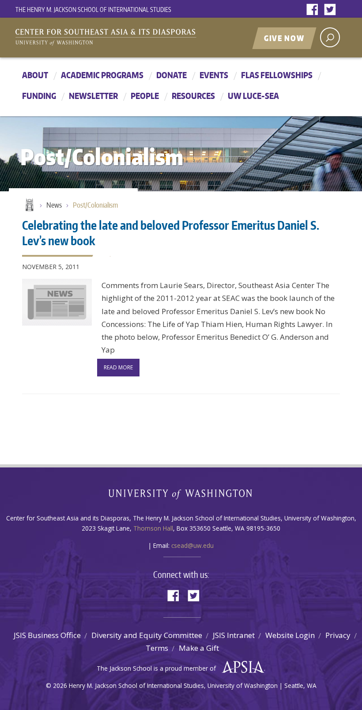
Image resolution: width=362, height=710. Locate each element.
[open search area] (330, 37)
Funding (39, 95)
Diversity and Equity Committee (146, 635)
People (145, 95)
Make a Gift (199, 648)
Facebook (314, 10)
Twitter (332, 10)
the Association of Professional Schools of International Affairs (241, 667)
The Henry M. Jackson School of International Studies (93, 9)
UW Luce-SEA (253, 95)
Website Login (290, 635)
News (54, 205)
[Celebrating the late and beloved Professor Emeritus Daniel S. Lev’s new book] (57, 302)
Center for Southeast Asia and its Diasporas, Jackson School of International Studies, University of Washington (114, 38)
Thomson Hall (153, 528)
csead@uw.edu (192, 545)
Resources (193, 95)
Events (214, 74)
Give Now (284, 38)
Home (28, 205)
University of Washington (181, 496)
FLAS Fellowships (277, 74)
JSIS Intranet (234, 635)
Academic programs (102, 74)
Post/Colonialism (95, 205)
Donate (171, 74)
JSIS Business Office (47, 635)
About (35, 74)
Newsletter (93, 95)
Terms (157, 648)
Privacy (338, 635)
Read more (118, 367)
